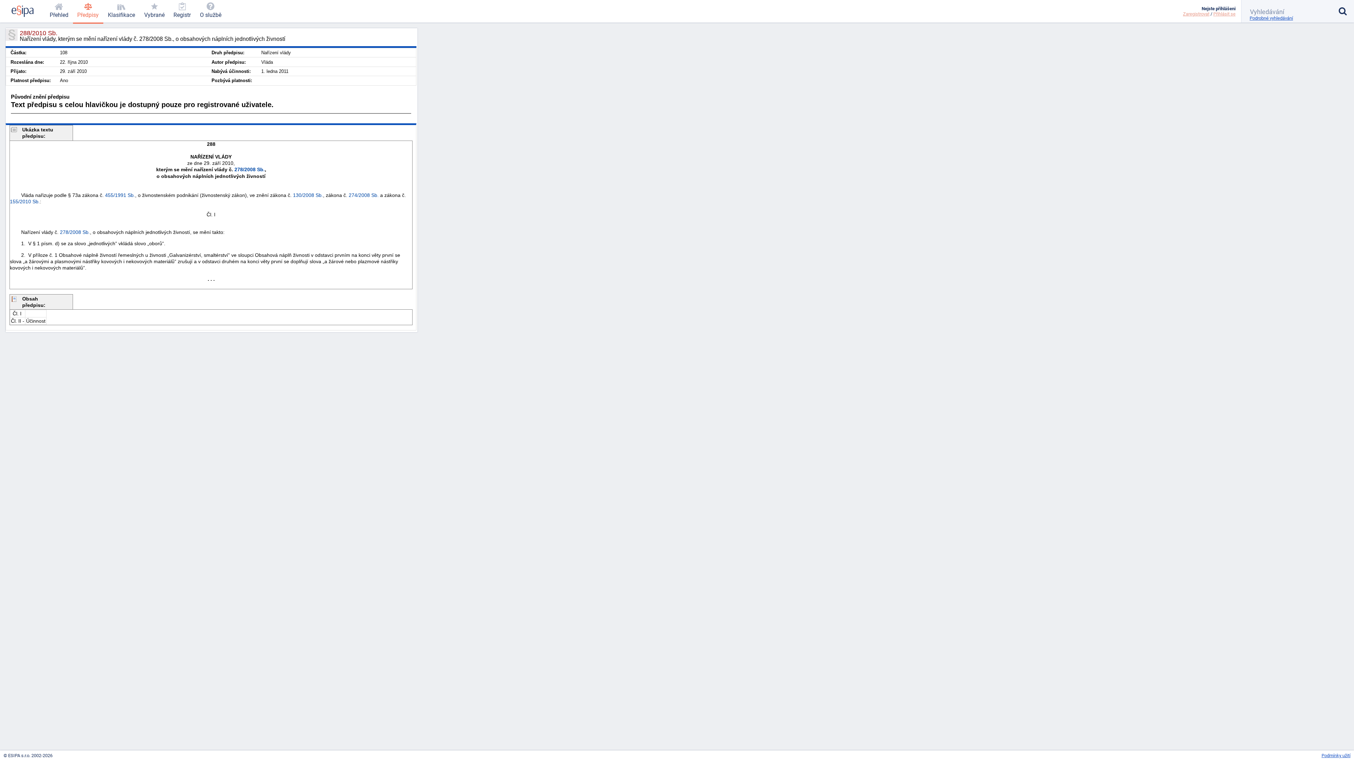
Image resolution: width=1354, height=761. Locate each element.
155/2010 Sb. (25, 201)
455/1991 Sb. (120, 195)
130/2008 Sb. (308, 195)
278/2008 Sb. (249, 169)
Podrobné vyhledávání (1271, 18)
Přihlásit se (1224, 14)
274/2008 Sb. (364, 195)
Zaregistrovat (1196, 14)
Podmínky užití (1336, 755)
